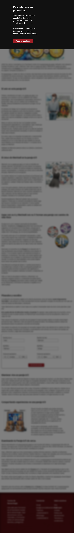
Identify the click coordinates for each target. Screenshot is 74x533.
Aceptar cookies (23, 41)
